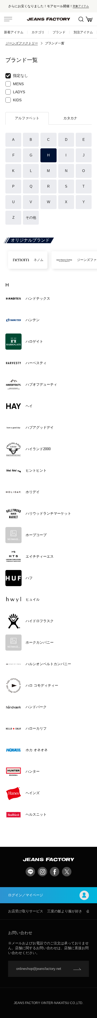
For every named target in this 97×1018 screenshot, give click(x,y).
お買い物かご (89, 19)
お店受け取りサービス (25, 911)
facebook (54, 871)
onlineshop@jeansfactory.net (38, 969)
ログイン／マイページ (25, 895)
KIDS (17, 100)
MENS (18, 84)
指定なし (20, 75)
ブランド (59, 32)
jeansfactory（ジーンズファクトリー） (48, 19)
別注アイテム (83, 32)
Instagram (42, 871)
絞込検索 (81, 19)
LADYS (19, 92)
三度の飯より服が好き (64, 911)
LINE (30, 871)
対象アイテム (81, 6)
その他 (31, 218)
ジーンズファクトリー (21, 43)
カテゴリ (38, 32)
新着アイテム (13, 32)
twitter (66, 871)
